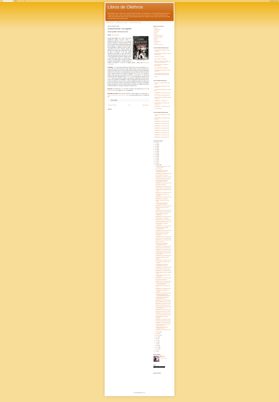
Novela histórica (115, 35)
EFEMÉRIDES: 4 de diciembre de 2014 (163, 313)
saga (124, 90)
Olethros (163, 356)
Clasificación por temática (135, 22)
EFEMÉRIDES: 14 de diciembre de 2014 (162, 106)
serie (148, 67)
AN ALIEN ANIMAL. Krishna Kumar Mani (163, 188)
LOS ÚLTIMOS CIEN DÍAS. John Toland (163, 314)
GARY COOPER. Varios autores (161, 175)
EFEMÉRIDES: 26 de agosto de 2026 (161, 130)
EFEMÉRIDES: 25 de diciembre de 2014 (163, 205)
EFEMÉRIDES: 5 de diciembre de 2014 (163, 309)
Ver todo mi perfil (163, 358)
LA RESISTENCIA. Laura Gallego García (163, 238)
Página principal (110, 22)
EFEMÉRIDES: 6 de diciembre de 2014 (163, 303)
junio (157, 340)
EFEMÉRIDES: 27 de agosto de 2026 (161, 125)
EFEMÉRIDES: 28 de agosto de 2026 (161, 121)
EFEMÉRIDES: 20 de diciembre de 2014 (163, 230)
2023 (156, 147)
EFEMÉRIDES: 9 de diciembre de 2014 (163, 288)
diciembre (158, 164)
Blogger (143, 392)
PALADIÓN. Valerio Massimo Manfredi (163, 320)
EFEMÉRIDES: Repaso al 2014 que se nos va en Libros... (163, 167)
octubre (157, 333)
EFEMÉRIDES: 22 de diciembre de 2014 (163, 219)
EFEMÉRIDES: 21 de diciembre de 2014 (163, 226)
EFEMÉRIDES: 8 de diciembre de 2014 (163, 292)
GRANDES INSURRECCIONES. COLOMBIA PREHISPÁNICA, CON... (163, 295)
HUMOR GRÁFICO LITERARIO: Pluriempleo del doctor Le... (161, 244)
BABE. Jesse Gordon (159, 241)
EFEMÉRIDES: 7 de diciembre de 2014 (163, 300)
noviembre (158, 331)
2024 (156, 146)
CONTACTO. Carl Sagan (159, 56)
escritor (122, 88)
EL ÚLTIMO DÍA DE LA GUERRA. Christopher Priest (161, 228)
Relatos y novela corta (158, 44)
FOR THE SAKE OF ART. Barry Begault (163, 211)
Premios (156, 42)
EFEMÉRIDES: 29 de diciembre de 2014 (163, 182)
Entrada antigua (145, 105)
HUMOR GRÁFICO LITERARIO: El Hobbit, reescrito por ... (162, 298)
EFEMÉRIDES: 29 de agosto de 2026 (161, 123)
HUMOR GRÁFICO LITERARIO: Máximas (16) (161, 214)
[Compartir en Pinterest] (116, 100)
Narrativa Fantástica (158, 37)
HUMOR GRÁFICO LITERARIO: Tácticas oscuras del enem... (163, 307)
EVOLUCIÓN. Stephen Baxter (161, 279)
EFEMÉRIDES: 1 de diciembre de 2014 (163, 329)
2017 (156, 158)
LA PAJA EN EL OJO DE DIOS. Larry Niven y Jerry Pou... (162, 325)
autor (142, 75)
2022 (156, 149)
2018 (156, 156)
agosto (157, 337)
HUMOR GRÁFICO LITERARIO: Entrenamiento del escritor (161, 181)
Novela (115, 67)
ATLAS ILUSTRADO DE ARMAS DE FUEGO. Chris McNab (162, 283)
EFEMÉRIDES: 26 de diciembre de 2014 (163, 196)
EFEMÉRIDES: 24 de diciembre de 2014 (163, 210)
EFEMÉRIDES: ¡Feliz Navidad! (161, 198)
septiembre (158, 335)
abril (157, 343)
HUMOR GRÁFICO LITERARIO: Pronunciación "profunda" (161, 204)
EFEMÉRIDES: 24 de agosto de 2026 (161, 132)
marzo (157, 345)
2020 (156, 153)
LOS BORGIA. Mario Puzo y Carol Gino (163, 251)
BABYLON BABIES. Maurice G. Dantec (163, 301)
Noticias (156, 38)
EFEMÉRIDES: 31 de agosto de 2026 (161, 134)
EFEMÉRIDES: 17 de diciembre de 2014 (163, 246)
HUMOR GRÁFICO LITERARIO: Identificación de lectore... (161, 171)
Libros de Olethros (125, 7)
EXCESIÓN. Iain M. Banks (160, 184)
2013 (156, 351)
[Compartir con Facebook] (115, 100)
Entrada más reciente (112, 105)
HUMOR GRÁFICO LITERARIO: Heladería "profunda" (161, 328)
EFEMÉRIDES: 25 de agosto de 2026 (161, 128)
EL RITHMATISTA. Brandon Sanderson (162, 95)
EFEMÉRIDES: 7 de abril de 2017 (161, 100)
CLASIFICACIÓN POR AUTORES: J (161, 67)
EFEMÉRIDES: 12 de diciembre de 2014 (163, 270)
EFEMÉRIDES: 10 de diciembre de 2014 (163, 281)
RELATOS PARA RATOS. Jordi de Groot (163, 221)
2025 (156, 144)
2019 (156, 154)
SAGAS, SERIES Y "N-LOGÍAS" (160, 59)
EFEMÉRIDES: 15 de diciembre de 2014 (163, 255)
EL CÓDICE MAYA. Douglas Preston (162, 269)
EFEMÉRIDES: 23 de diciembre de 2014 (163, 216)
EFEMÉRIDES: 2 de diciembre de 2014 (163, 322)
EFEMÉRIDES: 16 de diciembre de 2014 (163, 249)
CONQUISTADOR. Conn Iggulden (162, 218)
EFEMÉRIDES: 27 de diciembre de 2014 (163, 192)
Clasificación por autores (121, 22)
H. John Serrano (158, 168)
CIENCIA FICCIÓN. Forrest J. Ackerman (163, 311)
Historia (155, 34)
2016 (156, 159)
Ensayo (155, 32)
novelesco (129, 76)
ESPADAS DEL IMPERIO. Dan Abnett (162, 305)
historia (138, 73)
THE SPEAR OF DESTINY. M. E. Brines (163, 178)
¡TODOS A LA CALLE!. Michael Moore (162, 247)
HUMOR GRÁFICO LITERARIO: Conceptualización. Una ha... (161, 265)
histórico (109, 78)
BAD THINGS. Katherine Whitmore (162, 232)
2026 (156, 142)
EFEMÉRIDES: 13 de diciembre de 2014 (163, 267)
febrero (157, 347)
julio (157, 338)
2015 (156, 161)
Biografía (156, 28)
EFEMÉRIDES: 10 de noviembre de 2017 (162, 92)
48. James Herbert (158, 108)
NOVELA (156, 76)
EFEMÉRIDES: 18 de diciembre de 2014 (163, 239)
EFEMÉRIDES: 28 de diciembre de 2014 (163, 186)
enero (157, 348)
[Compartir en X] (114, 100)
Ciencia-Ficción (157, 29)
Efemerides (156, 31)
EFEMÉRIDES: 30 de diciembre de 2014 (163, 176)
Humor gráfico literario (158, 35)
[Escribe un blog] (112, 100)
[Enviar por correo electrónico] (111, 100)
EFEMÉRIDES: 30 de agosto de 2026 (161, 137)
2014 (156, 163)
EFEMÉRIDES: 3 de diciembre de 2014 (163, 319)
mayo (157, 342)
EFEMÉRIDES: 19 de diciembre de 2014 (163, 236)
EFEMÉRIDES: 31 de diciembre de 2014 (163, 173)
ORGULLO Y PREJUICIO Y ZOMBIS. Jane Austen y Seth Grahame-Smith (162, 62)
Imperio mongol (123, 41)
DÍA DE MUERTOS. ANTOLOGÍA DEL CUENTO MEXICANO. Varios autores (161, 74)
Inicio (129, 105)
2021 (156, 151)
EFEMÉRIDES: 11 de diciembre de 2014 (163, 277)
